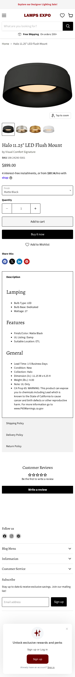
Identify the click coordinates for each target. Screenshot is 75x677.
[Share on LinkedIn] (19, 261)
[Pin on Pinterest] (27, 261)
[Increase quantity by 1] (35, 209)
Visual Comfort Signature (20, 152)
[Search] (68, 26)
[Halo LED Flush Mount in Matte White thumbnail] (48, 129)
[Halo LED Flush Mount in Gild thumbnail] (35, 129)
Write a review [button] (37, 490)
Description (13, 277)
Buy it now (37, 234)
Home (5, 43)
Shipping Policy (15, 423)
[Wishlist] (62, 15)
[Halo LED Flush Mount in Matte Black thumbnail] (8, 129)
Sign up (59, 602)
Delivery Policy (14, 435)
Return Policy (14, 446)
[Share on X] (12, 261)
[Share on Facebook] (5, 261)
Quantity (7, 200)
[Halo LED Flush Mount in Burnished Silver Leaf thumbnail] (22, 129)
